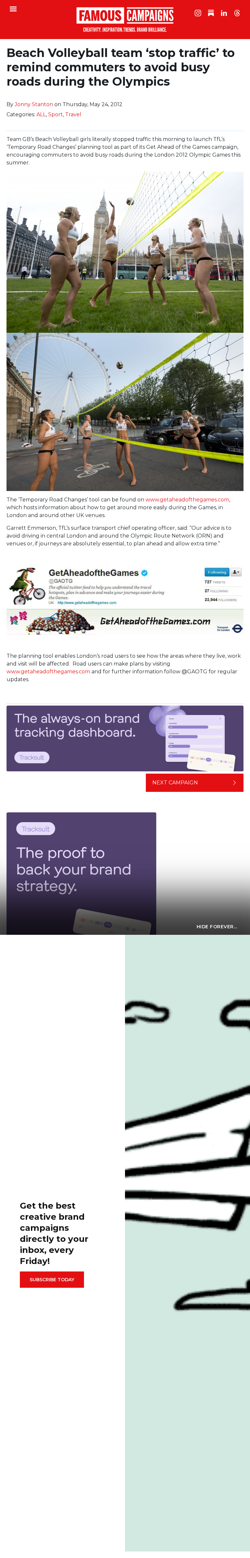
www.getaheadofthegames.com (187, 500)
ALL (41, 114)
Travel (73, 114)
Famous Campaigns (125, 19)
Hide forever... (217, 927)
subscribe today (52, 1280)
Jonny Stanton (34, 104)
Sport (55, 114)
